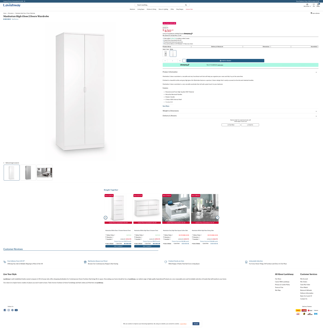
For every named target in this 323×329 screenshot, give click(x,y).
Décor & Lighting (163, 9)
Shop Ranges (179, 9)
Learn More (183, 323)
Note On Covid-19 (306, 296)
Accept (196, 323)
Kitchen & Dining (151, 9)
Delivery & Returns (216, 46)
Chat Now (231, 125)
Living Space (140, 9)
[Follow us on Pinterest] (12, 310)
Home (4, 13)
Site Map (278, 290)
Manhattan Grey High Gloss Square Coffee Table (175, 230)
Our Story (278, 279)
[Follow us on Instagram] (8, 310)
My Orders (303, 282)
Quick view (119, 243)
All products (11, 13)
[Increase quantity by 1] (180, 60)
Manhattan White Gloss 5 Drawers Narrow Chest (118, 230)
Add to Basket (226, 60)
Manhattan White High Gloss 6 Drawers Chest (146, 230)
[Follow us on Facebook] (4, 310)
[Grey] (165, 53)
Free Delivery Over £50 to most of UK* (308, 1)
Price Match (304, 287)
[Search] (186, 5)
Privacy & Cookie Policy (282, 284)
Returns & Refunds (306, 290)
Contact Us (303, 299)
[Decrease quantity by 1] (165, 60)
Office (172, 9)
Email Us (250, 125)
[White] (173, 53)
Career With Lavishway (282, 282)
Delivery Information (306, 293)
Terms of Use (279, 287)
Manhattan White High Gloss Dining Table (203, 230)
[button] (7, 19)
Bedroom (132, 9)
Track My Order (305, 284)
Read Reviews (15, 19)
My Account (306, 6)
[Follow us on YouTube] (16, 310)
